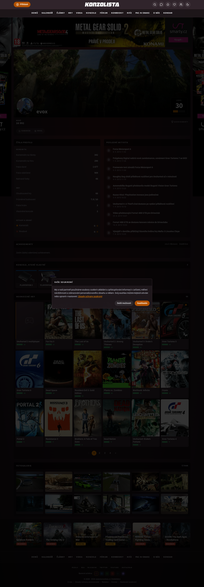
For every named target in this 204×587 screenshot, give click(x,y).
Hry (70, 12)
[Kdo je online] (181, 4)
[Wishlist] (174, 4)
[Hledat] (155, 4)
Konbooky (117, 12)
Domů (35, 12)
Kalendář (47, 12)
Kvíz (129, 12)
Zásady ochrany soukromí (90, 296)
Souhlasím (142, 303)
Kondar (167, 12)
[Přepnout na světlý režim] (187, 4)
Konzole (91, 12)
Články (61, 12)
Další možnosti (124, 303)
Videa (79, 12)
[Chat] (161, 4)
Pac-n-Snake (142, 12)
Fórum (104, 12)
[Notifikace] (168, 4)
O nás (156, 12)
